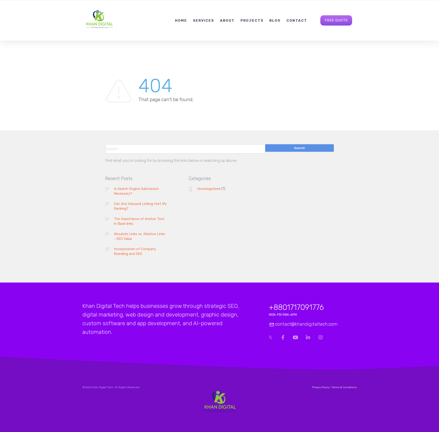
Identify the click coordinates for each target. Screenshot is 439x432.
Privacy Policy (320, 387)
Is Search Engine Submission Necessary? (136, 191)
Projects (252, 20)
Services (203, 20)
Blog (275, 20)
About (227, 20)
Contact (296, 20)
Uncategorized (208, 189)
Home (181, 20)
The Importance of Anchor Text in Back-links (139, 221)
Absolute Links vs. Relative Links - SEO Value (139, 236)
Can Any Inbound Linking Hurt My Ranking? (140, 206)
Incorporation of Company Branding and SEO (135, 251)
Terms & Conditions (344, 387)
